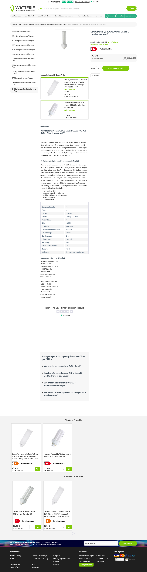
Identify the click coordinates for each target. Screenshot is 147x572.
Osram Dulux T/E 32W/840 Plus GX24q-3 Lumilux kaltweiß (24, 513)
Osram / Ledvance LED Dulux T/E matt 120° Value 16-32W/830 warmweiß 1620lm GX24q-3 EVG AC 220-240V (75, 83)
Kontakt (56, 564)
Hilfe (12, 558)
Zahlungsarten (84, 561)
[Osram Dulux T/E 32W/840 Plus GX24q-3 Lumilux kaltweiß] (27, 495)
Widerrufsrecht (15, 567)
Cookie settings (15, 556)
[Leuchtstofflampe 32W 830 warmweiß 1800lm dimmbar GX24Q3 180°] (53, 110)
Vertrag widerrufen (86, 565)
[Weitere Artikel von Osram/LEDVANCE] (125, 58)
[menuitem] (24, 8)
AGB (33, 564)
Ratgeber (56, 556)
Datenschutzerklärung (40, 558)
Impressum (36, 567)
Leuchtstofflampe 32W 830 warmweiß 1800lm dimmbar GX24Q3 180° (74, 105)
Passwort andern (102, 558)
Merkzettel (100, 561)
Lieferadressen (84, 558)
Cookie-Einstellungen (39, 556)
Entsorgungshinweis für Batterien (61, 559)
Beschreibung (44, 126)
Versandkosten (15, 564)
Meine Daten (100, 556)
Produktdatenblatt (105, 49)
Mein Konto (83, 552)
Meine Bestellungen (86, 556)
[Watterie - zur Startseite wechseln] (22, 8)
